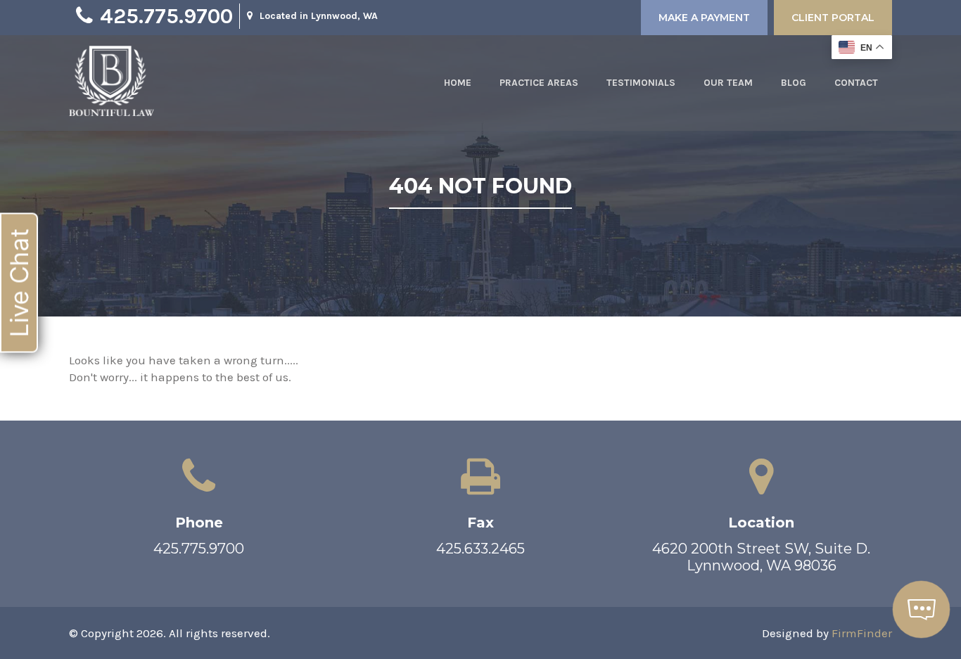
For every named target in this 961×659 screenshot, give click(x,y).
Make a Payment (704, 17)
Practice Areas (538, 83)
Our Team (728, 83)
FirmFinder (862, 633)
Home (457, 83)
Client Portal (832, 17)
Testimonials (640, 83)
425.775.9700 (166, 16)
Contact (856, 83)
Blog (793, 83)
